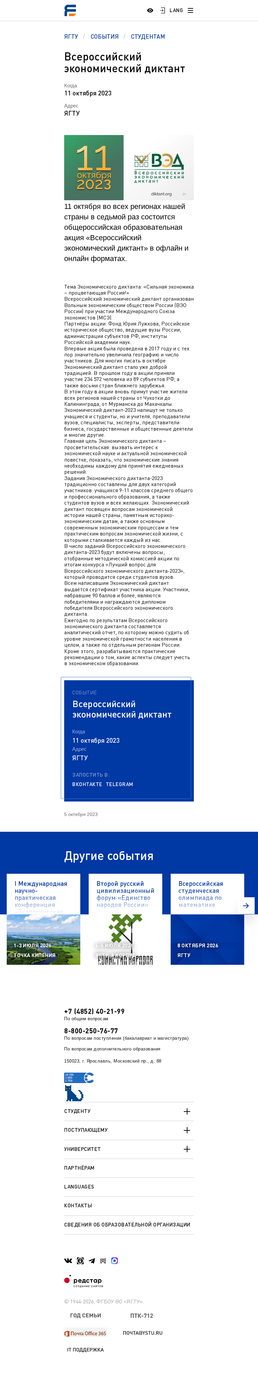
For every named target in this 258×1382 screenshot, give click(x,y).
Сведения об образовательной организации (127, 1224)
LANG (176, 10)
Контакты (78, 1205)
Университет (82, 1149)
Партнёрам (79, 1168)
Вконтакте (87, 784)
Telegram (119, 784)
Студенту (77, 1111)
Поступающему (86, 1130)
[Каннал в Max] (114, 1260)
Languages (79, 1186)
